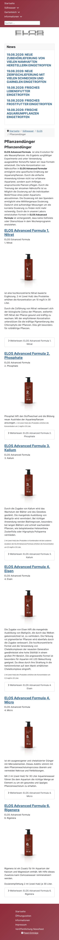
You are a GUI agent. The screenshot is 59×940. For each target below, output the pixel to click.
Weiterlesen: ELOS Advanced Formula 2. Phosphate (30, 435)
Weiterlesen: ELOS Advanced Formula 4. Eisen (30, 687)
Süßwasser (10, 7)
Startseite (9, 3)
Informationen (11, 16)
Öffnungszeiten (23, 915)
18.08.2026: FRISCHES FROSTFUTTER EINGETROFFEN (29, 102)
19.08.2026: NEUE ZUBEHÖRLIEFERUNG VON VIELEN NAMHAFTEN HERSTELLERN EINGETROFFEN (29, 60)
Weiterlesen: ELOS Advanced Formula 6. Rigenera (30, 892)
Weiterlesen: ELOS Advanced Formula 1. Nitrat (30, 342)
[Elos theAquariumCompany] (29, 32)
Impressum (21, 924)
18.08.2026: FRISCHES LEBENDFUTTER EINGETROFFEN (23, 91)
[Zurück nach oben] (54, 935)
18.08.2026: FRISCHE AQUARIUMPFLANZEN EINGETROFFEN (23, 113)
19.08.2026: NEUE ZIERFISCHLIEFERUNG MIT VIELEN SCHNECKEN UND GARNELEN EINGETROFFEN (26, 76)
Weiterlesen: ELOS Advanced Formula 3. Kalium (30, 556)
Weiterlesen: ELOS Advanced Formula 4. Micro (30, 794)
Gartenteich (10, 12)
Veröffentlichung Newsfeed (29, 929)
